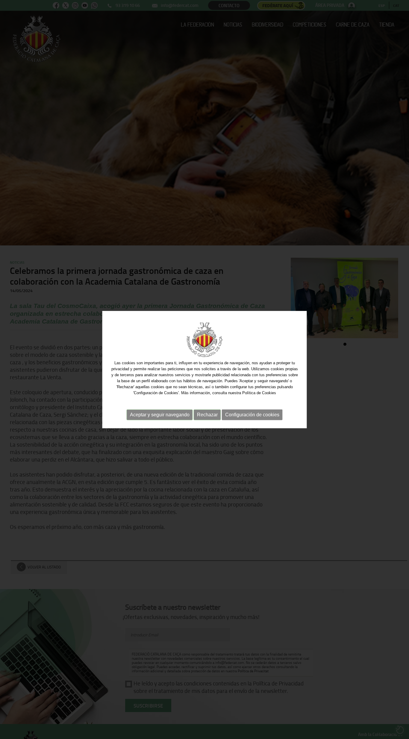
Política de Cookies (259, 392)
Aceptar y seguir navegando (160, 414)
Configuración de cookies (252, 414)
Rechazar (207, 414)
